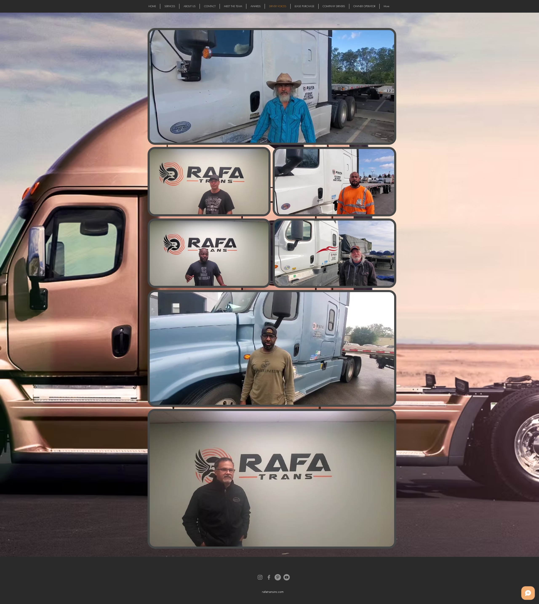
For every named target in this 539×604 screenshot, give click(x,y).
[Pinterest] (278, 577)
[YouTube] (286, 577)
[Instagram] (260, 577)
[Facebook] (269, 577)
